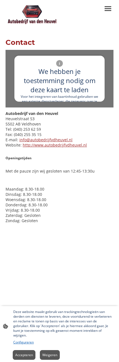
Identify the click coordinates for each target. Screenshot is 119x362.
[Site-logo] (32, 14)
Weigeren (49, 355)
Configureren (23, 342)
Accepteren (24, 355)
